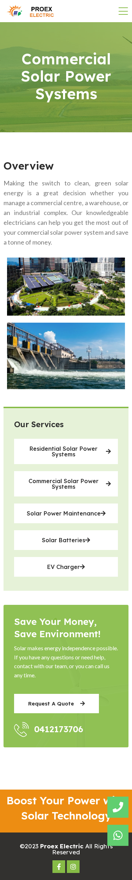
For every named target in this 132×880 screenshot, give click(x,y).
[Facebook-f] (58, 866)
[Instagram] (73, 866)
